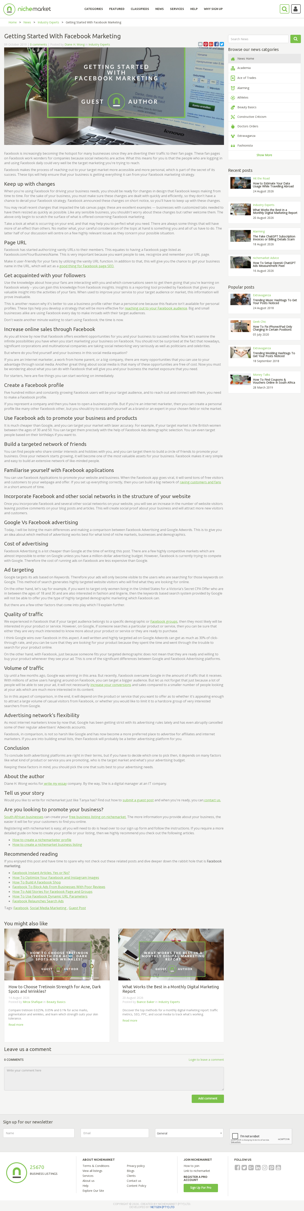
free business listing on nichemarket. (97, 817)
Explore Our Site (93, 1191)
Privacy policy (136, 1166)
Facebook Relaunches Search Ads (38, 901)
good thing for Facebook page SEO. (86, 266)
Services (88, 1176)
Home (12, 22)
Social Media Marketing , (49, 908)
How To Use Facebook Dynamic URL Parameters (49, 896)
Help (86, 1186)
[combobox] (189, 1133)
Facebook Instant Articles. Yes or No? (41, 872)
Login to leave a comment (206, 1060)
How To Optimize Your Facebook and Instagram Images (55, 877)
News (27, 22)
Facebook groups (163, 621)
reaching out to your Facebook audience (156, 308)
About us (89, 1181)
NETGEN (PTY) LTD (163, 1207)
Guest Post (77, 908)
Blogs (130, 1171)
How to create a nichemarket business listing (47, 844)
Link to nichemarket (197, 1171)
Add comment (207, 1098)
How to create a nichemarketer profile (41, 840)
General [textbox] (162, 1133)
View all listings (92, 1171)
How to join (191, 1166)
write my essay (55, 783)
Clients (131, 1176)
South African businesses (23, 817)
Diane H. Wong (75, 44)
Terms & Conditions (96, 1166)
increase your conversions (110, 685)
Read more (15, 1025)
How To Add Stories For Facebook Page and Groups (52, 891)
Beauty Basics (56, 1002)
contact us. (212, 800)
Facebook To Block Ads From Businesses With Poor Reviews (58, 887)
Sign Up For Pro (200, 1187)
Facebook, (21, 908)
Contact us (134, 1181)
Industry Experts (48, 22)
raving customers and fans (200, 482)
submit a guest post (138, 800)
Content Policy (136, 1186)
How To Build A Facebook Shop (36, 882)
